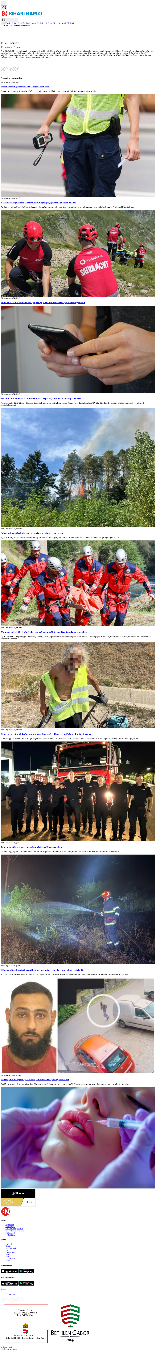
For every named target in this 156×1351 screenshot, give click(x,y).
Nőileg (7, 1254)
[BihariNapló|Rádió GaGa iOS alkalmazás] (9, 1285)
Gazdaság (21, 23)
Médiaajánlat (10, 1233)
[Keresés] (3, 3)
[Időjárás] (4, 7)
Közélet (8, 23)
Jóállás (7, 1261)
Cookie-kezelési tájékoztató (15, 1231)
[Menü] (9, 20)
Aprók (64, 23)
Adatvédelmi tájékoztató (14, 1229)
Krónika (8, 1246)
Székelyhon (9, 1244)
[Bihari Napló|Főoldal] (22, 16)
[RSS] (21, 1301)
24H (3, 23)
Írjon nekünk (10, 1294)
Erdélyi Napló (10, 1248)
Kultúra (28, 23)
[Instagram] (12, 1301)
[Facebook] (3, 1301)
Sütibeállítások (10, 1235)
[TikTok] (17, 1301)
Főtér (7, 1256)
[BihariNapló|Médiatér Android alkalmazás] (26, 1273)
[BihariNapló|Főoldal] (46, 1345)
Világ (54, 23)
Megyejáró (35, 23)
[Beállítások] (3, 20)
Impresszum (9, 1225)
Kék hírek (43, 23)
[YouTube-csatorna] (7, 1301)
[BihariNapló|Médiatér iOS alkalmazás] (9, 1273)
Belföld (14, 23)
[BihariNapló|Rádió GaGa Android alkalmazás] (26, 1285)
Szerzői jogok (10, 1227)
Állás (59, 23)
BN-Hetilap (71, 23)
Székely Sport (10, 1252)
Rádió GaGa (10, 1258)
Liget (7, 1250)
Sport (50, 23)
